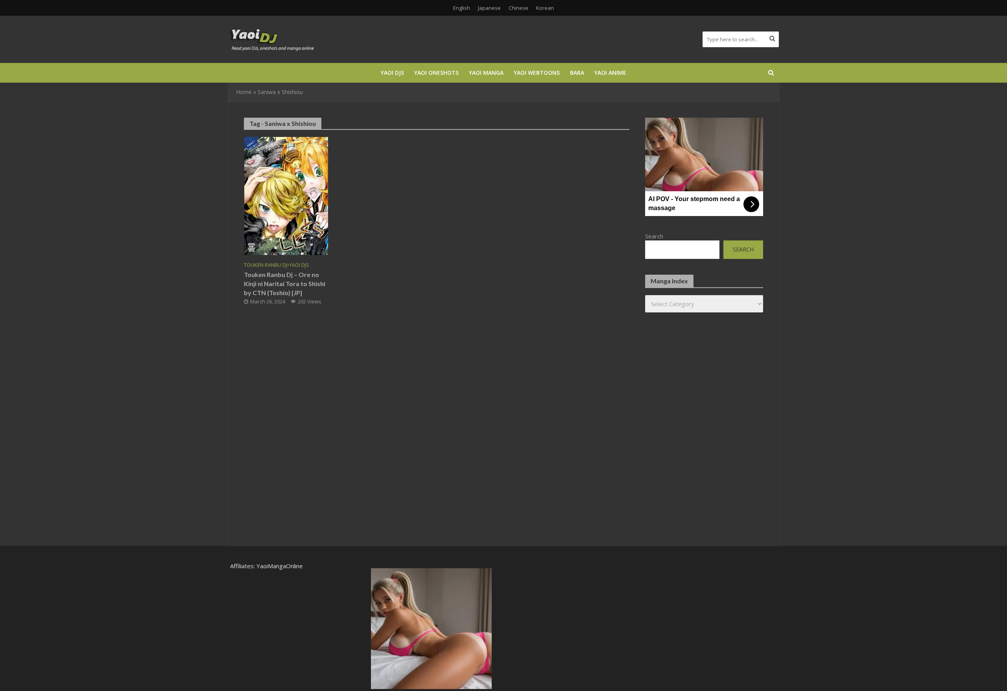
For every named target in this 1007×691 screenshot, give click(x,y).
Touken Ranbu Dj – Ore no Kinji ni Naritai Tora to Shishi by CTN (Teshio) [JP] (284, 283)
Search (654, 236)
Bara (577, 72)
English (461, 7)
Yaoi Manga (486, 72)
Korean (545, 7)
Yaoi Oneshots (436, 72)
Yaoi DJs (392, 72)
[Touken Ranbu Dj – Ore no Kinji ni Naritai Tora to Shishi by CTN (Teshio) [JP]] (286, 195)
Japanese (489, 7)
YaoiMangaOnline (279, 566)
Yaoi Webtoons (537, 72)
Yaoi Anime (610, 72)
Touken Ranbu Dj (265, 265)
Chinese (518, 7)
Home (244, 92)
